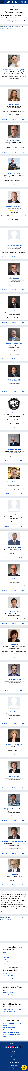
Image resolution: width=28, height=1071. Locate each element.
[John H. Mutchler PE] (14, 670)
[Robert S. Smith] (14, 703)
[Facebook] (11, 1047)
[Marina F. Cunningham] (14, 735)
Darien (5, 959)
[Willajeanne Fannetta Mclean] (14, 800)
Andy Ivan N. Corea (14, 548)
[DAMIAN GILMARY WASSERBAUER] (14, 833)
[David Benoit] (14, 570)
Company (14, 1056)
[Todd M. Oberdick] (14, 371)
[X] (20, 1047)
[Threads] (15, 1047)
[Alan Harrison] (14, 269)
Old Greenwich (7, 964)
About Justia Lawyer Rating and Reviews (12, 1035)
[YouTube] (8, 1047)
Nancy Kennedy (14, 776)
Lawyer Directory (10, 6)
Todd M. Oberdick (14, 380)
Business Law (6, 990)
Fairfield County (7, 973)
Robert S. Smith (14, 712)
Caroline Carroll (14, 515)
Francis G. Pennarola (14, 449)
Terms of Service (14, 1062)
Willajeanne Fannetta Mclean (14, 809)
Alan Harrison (14, 278)
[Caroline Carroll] (14, 506)
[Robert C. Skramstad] (14, 473)
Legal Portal (14, 1054)
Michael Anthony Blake (14, 344)
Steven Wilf (14, 875)
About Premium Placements (11, 1032)
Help (14, 1059)
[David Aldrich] (14, 302)
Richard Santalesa (14, 173)
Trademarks (18, 6)
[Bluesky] (17, 1047)
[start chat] (24, 1067)
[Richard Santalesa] (14, 164)
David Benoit (14, 579)
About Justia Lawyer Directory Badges (12, 1024)
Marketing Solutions (14, 1068)
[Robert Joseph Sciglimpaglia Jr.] (14, 61)
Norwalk (5, 955)
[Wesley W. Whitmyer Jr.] (14, 197)
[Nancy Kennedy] (14, 767)
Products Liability (8, 995)
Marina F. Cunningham (14, 745)
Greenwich (6, 957)
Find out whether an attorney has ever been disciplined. (13, 1010)
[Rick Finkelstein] (14, 404)
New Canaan (6, 962)
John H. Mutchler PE (14, 679)
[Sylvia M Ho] (14, 635)
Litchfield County (8, 978)
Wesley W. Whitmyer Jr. (14, 206)
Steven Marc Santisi (14, 140)
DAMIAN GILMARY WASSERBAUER (14, 842)
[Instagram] (13, 1047)
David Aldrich (14, 311)
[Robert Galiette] (14, 603)
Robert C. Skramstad (14, 482)
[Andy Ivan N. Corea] (14, 538)
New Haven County (8, 975)
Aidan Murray (14, 104)
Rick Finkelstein (14, 413)
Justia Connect (14, 1051)
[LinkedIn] (6, 1047)
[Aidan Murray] (14, 95)
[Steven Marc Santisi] (14, 131)
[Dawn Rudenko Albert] (14, 236)
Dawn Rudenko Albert (14, 245)
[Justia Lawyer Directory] (22, 1047)
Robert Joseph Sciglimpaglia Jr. (14, 70)
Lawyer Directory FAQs (9, 1027)
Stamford (5, 952)
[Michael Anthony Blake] (14, 334)
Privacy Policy (14, 1065)
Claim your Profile (8, 1030)
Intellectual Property (9, 992)
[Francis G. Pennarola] (14, 440)
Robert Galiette (14, 612)
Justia (2, 6)
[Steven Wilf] (14, 865)
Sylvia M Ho (14, 645)
